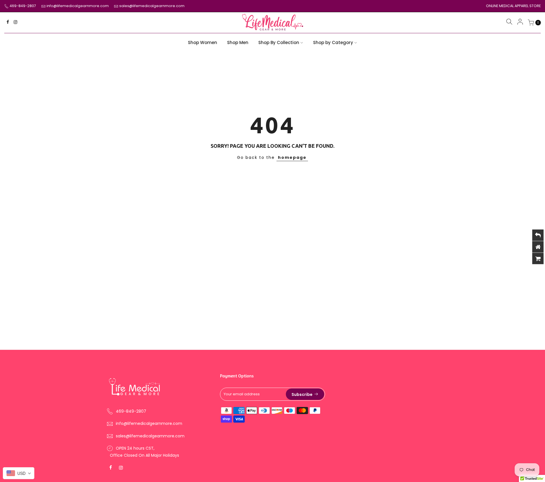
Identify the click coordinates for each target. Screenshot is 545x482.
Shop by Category (333, 42)
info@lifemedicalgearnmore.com (78, 5)
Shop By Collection (278, 42)
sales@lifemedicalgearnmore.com (152, 5)
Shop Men (237, 42)
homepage (292, 157)
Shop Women (202, 42)
